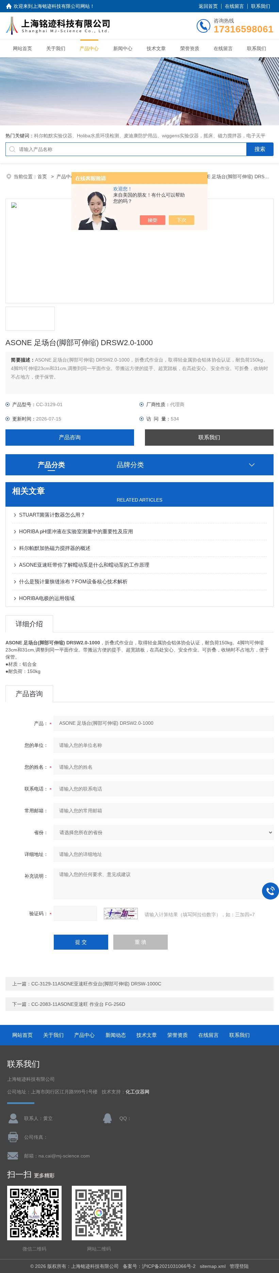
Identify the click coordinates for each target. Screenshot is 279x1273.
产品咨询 (70, 437)
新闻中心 (122, 48)
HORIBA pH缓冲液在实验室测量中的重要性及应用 (76, 531)
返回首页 (208, 6)
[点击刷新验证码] (121, 913)
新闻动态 (115, 1035)
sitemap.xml (213, 1266)
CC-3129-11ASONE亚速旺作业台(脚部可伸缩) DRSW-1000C (96, 983)
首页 (42, 176)
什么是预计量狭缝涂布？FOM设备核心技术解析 (73, 581)
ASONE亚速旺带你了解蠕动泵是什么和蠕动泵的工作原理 (84, 565)
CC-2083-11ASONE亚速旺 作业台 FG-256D (78, 1004)
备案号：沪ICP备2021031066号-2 (159, 1266)
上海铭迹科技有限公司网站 (61, 6)
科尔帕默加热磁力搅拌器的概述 (55, 548)
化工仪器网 (137, 1091)
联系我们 (260, 6)
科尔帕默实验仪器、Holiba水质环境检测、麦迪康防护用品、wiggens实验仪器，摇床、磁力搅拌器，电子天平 (149, 135)
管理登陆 (239, 1266)
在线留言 (234, 6)
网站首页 (22, 48)
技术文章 (156, 48)
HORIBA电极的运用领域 (47, 598)
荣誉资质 (189, 48)
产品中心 (89, 48)
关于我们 (55, 48)
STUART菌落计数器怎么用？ (52, 515)
